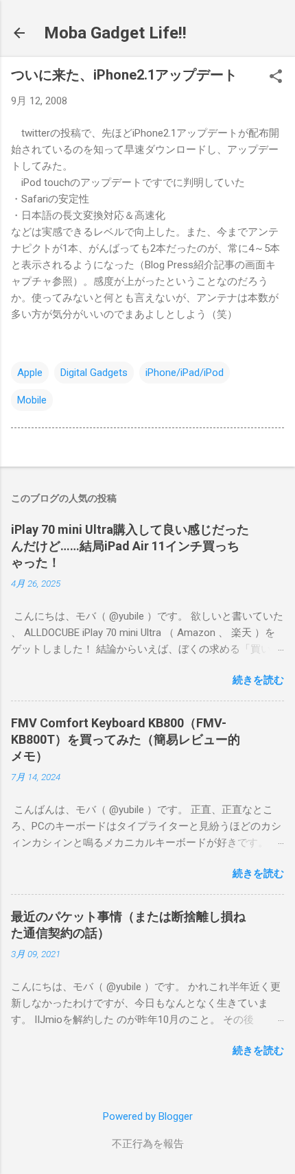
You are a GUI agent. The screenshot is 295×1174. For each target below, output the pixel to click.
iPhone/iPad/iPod (184, 372)
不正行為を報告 (148, 1144)
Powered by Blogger (148, 1116)
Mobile (32, 400)
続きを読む (258, 680)
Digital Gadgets (94, 372)
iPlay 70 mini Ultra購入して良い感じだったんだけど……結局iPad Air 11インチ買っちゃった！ (130, 546)
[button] (276, 77)
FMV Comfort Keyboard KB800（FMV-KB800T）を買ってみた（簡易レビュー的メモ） (125, 739)
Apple (30, 372)
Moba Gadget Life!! (115, 33)
